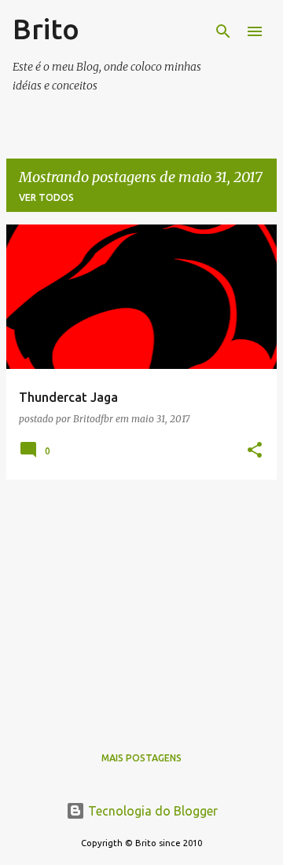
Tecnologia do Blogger (151, 811)
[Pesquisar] (223, 31)
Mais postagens (141, 758)
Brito (46, 29)
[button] (254, 451)
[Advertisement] (141, 602)
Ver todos (46, 197)
